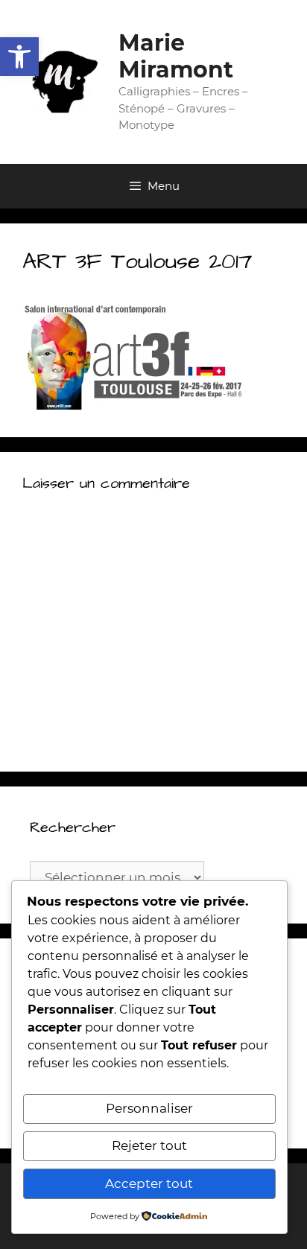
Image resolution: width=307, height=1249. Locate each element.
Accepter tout (149, 1183)
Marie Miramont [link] (175, 56)
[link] (19, 56)
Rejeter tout (149, 1145)
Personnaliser (149, 1108)
